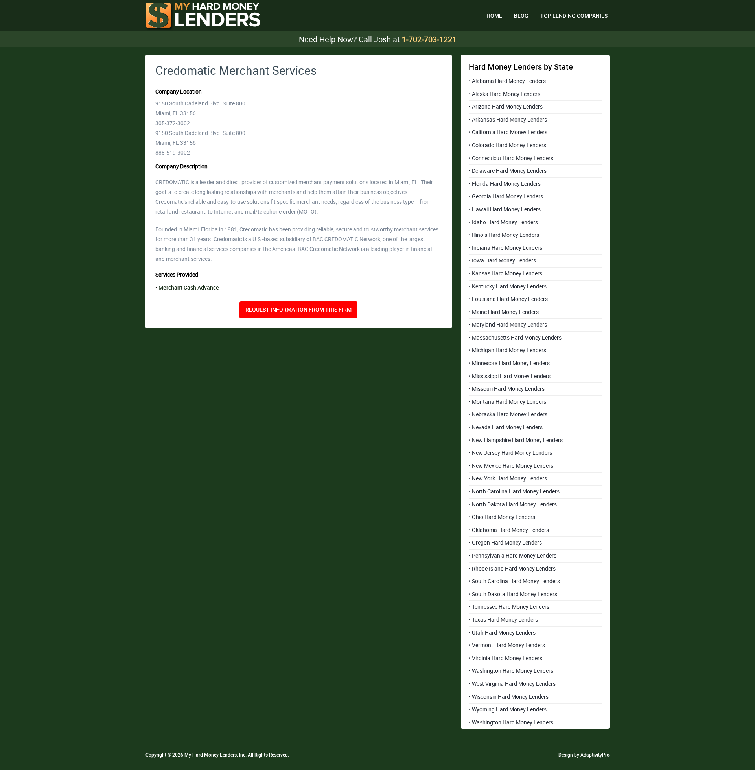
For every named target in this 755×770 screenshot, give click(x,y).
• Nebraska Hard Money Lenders (508, 414)
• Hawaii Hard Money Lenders (505, 209)
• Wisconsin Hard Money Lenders (509, 697)
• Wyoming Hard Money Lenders (508, 709)
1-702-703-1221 (429, 39)
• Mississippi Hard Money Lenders (510, 376)
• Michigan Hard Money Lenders (507, 350)
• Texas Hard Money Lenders (503, 620)
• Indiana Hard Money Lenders (505, 248)
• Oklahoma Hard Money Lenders (509, 530)
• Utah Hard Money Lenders (502, 633)
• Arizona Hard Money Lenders (506, 106)
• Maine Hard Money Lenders (504, 312)
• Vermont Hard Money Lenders (507, 645)
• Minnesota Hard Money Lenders (509, 363)
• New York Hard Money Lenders (508, 478)
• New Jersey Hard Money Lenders (510, 453)
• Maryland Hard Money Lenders (508, 324)
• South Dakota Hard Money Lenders (513, 594)
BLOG (521, 16)
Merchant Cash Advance (188, 287)
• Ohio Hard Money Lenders (502, 517)
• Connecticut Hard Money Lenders (511, 158)
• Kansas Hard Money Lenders (505, 273)
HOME (494, 16)
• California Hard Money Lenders (508, 132)
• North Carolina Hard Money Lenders (514, 491)
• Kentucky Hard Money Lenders (508, 286)
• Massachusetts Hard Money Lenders (515, 337)
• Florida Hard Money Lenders (505, 184)
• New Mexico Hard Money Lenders (511, 466)
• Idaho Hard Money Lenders (503, 222)
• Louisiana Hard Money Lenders (508, 299)
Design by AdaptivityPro (584, 755)
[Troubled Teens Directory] (202, 17)
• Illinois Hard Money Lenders (504, 235)
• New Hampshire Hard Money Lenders (516, 440)
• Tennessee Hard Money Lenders (509, 607)
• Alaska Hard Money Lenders (504, 94)
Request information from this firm (298, 310)
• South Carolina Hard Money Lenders (514, 581)
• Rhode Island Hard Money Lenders (512, 568)
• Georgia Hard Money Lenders (506, 196)
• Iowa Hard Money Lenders (502, 260)
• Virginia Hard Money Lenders (505, 658)
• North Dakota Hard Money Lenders (513, 504)
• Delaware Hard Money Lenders (508, 171)
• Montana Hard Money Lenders (507, 402)
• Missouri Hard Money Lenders (507, 389)
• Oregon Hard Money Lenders (505, 542)
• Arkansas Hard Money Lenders (508, 119)
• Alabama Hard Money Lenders (507, 81)
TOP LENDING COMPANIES (574, 16)
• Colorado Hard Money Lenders (507, 145)
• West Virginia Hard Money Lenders (512, 684)
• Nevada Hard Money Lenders (506, 427)
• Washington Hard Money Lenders (511, 671)
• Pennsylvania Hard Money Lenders (512, 555)
